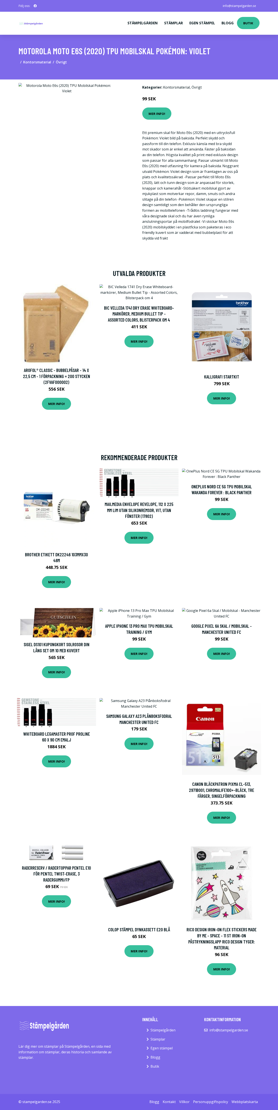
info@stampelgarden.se (239, 6)
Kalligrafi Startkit (221, 376)
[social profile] (35, 6)
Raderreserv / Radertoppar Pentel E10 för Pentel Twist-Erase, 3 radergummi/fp (56, 873)
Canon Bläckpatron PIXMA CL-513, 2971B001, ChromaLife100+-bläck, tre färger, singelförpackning (221, 790)
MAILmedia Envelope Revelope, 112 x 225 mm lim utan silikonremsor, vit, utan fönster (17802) (139, 510)
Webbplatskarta (245, 1101)
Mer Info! (157, 113)
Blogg (228, 23)
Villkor (184, 1101)
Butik (248, 23)
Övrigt (61, 62)
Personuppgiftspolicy (210, 1101)
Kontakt (169, 1101)
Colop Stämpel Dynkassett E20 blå (139, 929)
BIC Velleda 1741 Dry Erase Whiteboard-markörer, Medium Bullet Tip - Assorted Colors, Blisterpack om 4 (139, 313)
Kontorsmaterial (37, 62)
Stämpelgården (142, 23)
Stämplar (173, 23)
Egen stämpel (202, 23)
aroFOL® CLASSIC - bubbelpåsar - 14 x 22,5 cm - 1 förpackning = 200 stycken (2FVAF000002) (56, 376)
